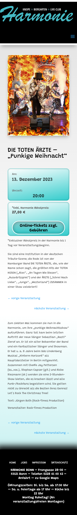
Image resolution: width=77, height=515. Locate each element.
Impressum (39, 462)
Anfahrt (24, 478)
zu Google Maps (47, 478)
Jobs (24, 462)
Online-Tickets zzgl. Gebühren (38, 228)
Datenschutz (59, 462)
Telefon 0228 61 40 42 (47, 474)
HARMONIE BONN (22, 470)
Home (12, 462)
